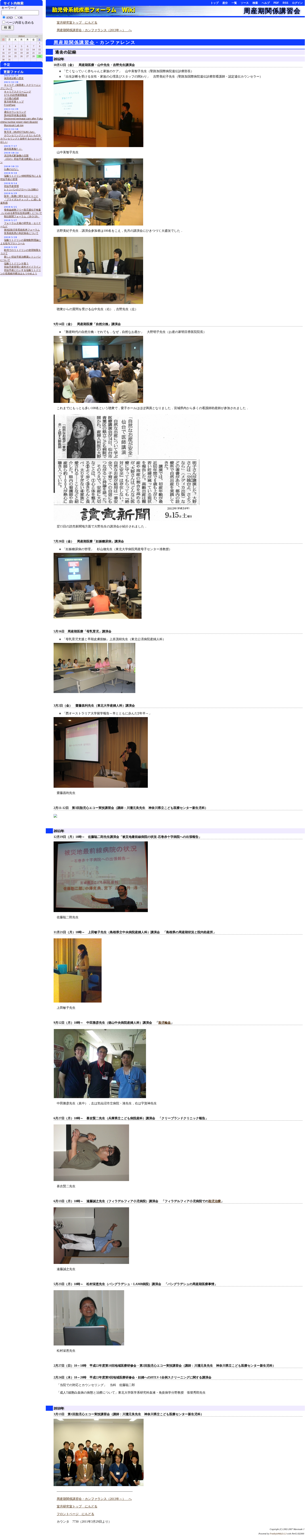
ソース (245, 2)
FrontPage (9, 105)
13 (27, 49)
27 (27, 56)
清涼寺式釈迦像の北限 (16, 155)
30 (3, 59)
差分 (225, 2)
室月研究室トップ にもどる (77, 22)
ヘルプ (266, 2)
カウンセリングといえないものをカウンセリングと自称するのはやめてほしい (21, 138)
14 (33, 49)
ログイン (297, 2)
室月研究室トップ (14, 101)
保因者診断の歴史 (14, 78)
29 (39, 56)
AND (9, 17)
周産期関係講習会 (272, 10)
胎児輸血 (164, 1022)
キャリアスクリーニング (17, 91)
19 (21, 53)
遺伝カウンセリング (15, 112)
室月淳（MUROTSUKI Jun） (20, 132)
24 (9, 56)
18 (15, 53)
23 (3, 56)
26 (21, 56)
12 (21, 49)
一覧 (234, 2)
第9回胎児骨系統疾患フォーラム (22, 229)
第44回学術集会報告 (15, 115)
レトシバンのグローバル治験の (21, 189)
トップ (215, 2)
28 (33, 56)
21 (33, 53)
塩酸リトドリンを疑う (16, 263)
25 (15, 56)
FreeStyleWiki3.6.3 (278, 1533)
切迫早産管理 (11, 186)
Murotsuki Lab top (13, 125)
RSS (285, 2)
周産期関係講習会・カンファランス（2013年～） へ (94, 30)
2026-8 (21, 36)
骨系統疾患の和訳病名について (21, 233)
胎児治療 (214, 1201)
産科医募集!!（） (13, 149)
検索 (255, 2)
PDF (276, 2)
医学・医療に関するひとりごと (21, 196)
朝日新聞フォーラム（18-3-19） (22, 216)
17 (9, 53)
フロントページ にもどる (75, 1514)
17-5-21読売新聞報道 (15, 95)
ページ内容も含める (20, 22)
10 (9, 49)
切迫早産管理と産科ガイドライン (22, 266)
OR (20, 17)
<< (6, 36)
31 (9, 59)
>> (36, 36)
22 (39, 53)
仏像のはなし (11, 169)
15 (39, 49)
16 (3, 53)
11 (15, 49)
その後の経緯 (11, 98)
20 (27, 53)
